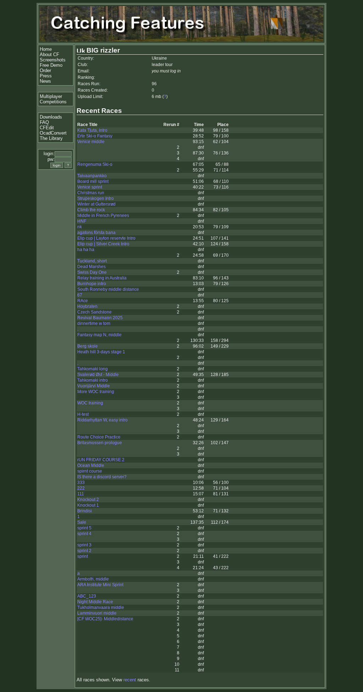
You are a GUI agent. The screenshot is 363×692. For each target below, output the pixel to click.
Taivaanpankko (92, 175)
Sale (81, 522)
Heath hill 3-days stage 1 (101, 351)
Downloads (51, 117)
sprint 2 (84, 550)
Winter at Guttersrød (96, 204)
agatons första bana (96, 232)
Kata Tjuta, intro (92, 130)
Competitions (53, 101)
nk (79, 226)
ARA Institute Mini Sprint (100, 584)
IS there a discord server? (102, 476)
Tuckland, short (92, 260)
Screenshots (53, 59)
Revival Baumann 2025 (100, 317)
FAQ (44, 122)
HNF (81, 221)
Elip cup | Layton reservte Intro (106, 238)
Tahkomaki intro (92, 380)
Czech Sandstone (94, 312)
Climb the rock (91, 209)
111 (80, 493)
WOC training (90, 403)
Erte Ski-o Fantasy (94, 136)
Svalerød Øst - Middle (98, 374)
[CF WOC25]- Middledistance (105, 618)
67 (79, 295)
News (45, 81)
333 (81, 482)
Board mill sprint (92, 181)
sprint (82, 556)
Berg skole (87, 346)
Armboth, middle (93, 579)
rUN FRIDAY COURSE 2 (100, 459)
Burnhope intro (91, 283)
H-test (83, 414)
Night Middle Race (95, 601)
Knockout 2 (88, 499)
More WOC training (95, 391)
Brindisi (84, 510)
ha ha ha (85, 249)
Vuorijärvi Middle (93, 385)
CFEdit (47, 127)
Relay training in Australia (102, 278)
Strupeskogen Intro (95, 198)
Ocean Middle (90, 465)
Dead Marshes (91, 266)
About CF (49, 54)
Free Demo (51, 65)
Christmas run (90, 192)
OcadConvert (53, 133)
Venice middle (91, 141)
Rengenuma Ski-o (94, 164)
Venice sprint (89, 187)
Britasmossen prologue (99, 442)
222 (81, 488)
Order (45, 70)
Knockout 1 (88, 505)
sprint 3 (84, 545)
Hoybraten (87, 306)
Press (46, 75)
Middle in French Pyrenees (103, 215)
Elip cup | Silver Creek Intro (103, 243)
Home (46, 49)
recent (129, 679)
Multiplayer (51, 96)
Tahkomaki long (92, 368)
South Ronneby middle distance (108, 289)
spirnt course (89, 471)
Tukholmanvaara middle (100, 607)
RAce (82, 300)
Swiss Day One (92, 272)
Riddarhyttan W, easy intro (102, 420)
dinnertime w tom (93, 323)
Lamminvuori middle (97, 613)
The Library (51, 138)
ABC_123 (86, 596)
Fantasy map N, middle (99, 334)
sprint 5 (84, 527)
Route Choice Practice (99, 437)
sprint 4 (84, 533)
